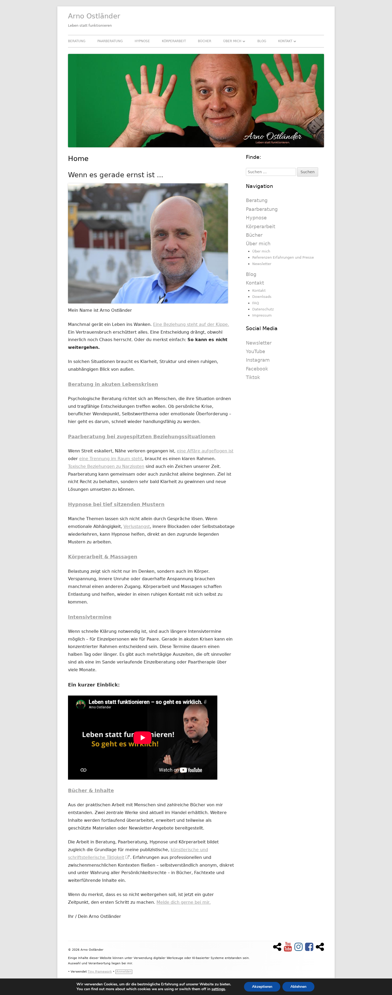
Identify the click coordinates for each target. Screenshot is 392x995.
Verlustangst (136, 526)
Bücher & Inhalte (91, 790)
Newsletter (261, 264)
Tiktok (253, 377)
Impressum (262, 315)
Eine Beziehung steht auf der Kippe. (191, 324)
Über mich (232, 41)
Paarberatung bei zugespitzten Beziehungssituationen (141, 436)
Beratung (76, 41)
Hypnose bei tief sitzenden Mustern (116, 504)
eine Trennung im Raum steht (110, 458)
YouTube (255, 351)
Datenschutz (263, 309)
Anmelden (123, 971)
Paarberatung (110, 41)
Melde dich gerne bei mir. (184, 902)
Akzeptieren (262, 986)
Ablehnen (298, 986)
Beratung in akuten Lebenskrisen (113, 384)
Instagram (258, 360)
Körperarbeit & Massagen (102, 556)
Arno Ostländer (94, 16)
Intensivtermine (89, 617)
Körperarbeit (174, 41)
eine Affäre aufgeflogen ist (205, 450)
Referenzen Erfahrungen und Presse (283, 257)
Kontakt (285, 41)
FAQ (255, 303)
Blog (261, 41)
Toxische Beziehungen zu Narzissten (106, 466)
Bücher (204, 41)
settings (218, 989)
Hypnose (142, 41)
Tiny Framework (100, 971)
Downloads (261, 297)
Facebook (257, 369)
